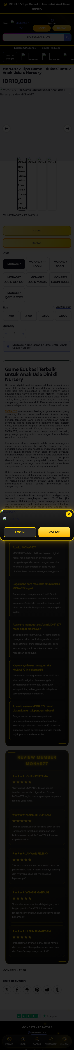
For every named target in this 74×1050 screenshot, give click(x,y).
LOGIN (20, 532)
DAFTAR (54, 531)
